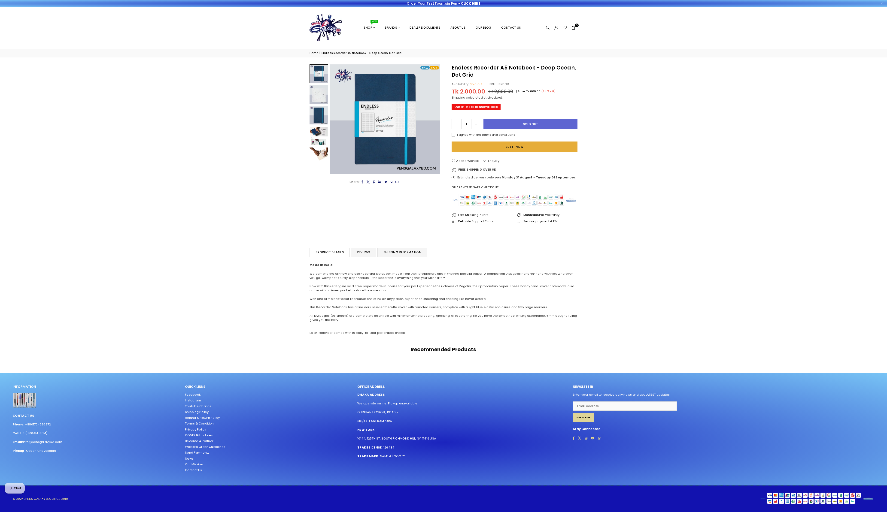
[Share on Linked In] (380, 182)
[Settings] (556, 28)
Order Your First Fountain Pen (443, 4)
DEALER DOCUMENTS (425, 27)
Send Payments (197, 452)
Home (314, 53)
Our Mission (194, 464)
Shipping (458, 97)
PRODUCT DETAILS (330, 252)
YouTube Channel (199, 406)
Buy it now (514, 147)
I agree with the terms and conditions (485, 135)
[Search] (548, 28)
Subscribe (583, 417)
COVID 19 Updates (199, 435)
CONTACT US (511, 27)
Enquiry (493, 161)
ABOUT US (458, 27)
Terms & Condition (199, 423)
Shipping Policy (197, 412)
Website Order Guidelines (205, 447)
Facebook (193, 394)
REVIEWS (363, 252)
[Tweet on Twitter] (368, 182)
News (189, 458)
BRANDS (391, 27)
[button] (573, 28)
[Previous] (337, 119)
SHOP (370, 25)
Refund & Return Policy (202, 418)
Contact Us (193, 470)
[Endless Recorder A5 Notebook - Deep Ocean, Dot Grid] (319, 74)
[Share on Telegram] (385, 182)
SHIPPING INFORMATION (402, 252)
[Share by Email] (397, 182)
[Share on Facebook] (362, 182)
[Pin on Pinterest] (374, 182)
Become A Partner (199, 441)
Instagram (193, 400)
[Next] (434, 119)
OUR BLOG (483, 27)
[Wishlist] (565, 28)
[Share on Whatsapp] (391, 182)
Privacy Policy (195, 429)
